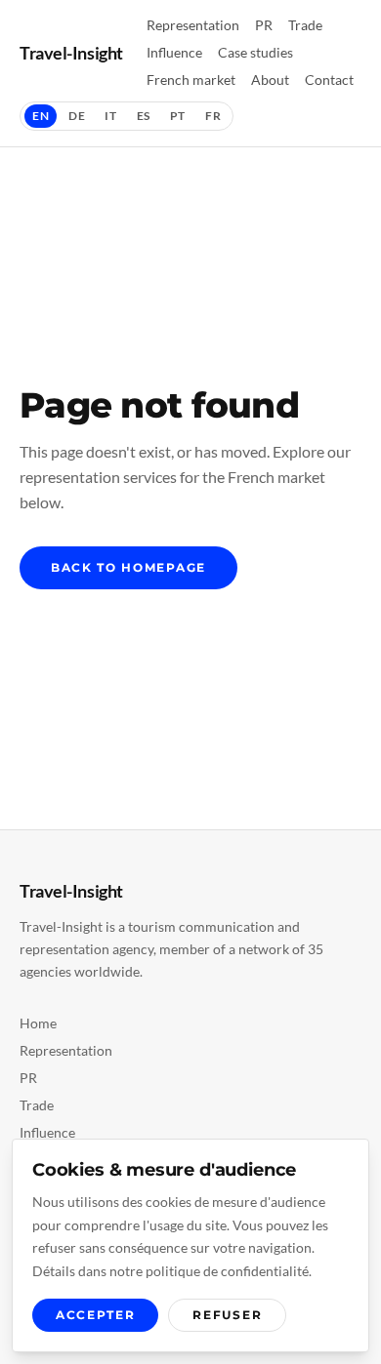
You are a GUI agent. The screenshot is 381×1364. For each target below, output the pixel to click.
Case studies (255, 52)
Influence (174, 52)
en (40, 115)
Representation (193, 25)
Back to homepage (128, 567)
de (76, 115)
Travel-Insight (71, 52)
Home (38, 1023)
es (143, 115)
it (110, 115)
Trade (305, 25)
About (270, 79)
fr (213, 115)
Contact (329, 79)
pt (178, 115)
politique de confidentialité (227, 1271)
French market (191, 79)
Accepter (95, 1314)
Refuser (227, 1314)
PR (264, 25)
